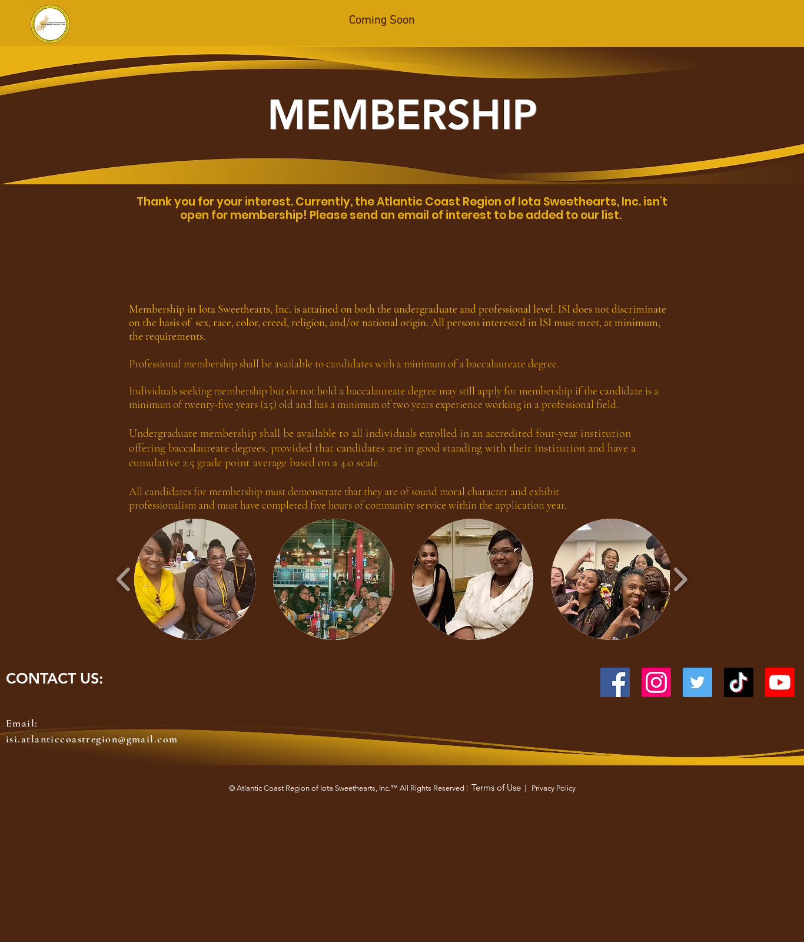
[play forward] (680, 579)
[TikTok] (738, 682)
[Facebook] (615, 682)
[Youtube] (780, 682)
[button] (194, 579)
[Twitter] (697, 682)
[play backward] (124, 579)
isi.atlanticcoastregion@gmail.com (92, 738)
